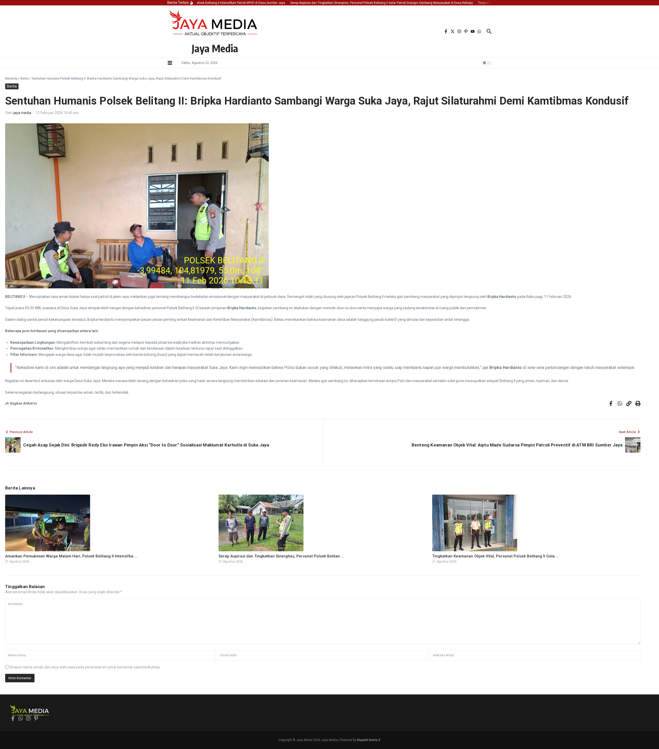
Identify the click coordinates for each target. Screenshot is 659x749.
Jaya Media (215, 48)
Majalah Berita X (368, 740)
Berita (24, 78)
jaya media (22, 113)
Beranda (11, 78)
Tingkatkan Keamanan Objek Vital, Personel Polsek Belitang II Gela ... (495, 556)
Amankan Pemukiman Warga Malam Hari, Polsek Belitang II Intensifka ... (71, 556)
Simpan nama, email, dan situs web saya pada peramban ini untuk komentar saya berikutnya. (84, 667)
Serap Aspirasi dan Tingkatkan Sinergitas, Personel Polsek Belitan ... (281, 556)
